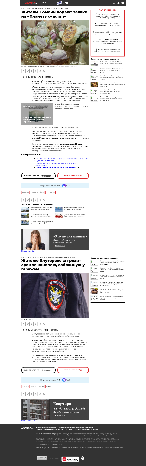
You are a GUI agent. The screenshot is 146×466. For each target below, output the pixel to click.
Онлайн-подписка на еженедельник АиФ (49, 429)
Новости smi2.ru (28, 251)
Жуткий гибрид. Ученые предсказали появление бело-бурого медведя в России (112, 77)
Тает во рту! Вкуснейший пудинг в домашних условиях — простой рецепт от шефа (111, 290)
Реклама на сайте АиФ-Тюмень (46, 427)
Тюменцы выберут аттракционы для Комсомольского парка (41, 208)
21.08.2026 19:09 (26, 257)
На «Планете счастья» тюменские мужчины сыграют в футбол (41, 222)
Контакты (69, 429)
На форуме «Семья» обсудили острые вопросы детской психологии (74, 209)
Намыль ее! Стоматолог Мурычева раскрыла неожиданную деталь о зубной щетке (111, 283)
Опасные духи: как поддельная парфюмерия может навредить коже (107, 50)
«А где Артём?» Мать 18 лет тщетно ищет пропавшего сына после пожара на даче (111, 91)
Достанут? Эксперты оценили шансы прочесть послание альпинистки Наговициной (112, 98)
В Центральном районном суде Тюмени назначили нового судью (107, 24)
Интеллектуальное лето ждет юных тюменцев (57, 167)
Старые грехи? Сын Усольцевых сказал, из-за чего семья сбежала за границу (112, 269)
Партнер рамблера (54, 458)
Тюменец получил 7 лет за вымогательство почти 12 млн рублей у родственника (107, 41)
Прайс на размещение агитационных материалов (76, 427)
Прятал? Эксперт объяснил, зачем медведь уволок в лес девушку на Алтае (111, 70)
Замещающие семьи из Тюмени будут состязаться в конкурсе (74, 215)
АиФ (75, 66)
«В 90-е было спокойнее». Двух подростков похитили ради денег (111, 62)
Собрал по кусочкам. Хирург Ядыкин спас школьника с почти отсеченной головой (112, 276)
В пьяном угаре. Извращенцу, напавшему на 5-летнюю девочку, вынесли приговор (107, 16)
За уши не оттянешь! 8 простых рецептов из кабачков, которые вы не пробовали (112, 84)
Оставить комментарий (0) (73, 176)
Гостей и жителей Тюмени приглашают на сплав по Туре (40, 215)
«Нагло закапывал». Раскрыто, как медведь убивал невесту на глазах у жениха (112, 297)
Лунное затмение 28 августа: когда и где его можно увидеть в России (107, 33)
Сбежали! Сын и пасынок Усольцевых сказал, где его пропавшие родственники (112, 262)
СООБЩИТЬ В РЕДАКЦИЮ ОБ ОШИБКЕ (86, 429)
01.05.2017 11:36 (26, 8)
